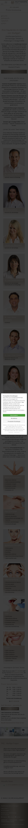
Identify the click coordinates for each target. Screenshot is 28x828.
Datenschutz (17, 432)
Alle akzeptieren (14, 415)
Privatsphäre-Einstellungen (14, 421)
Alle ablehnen (14, 418)
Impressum (10, 432)
